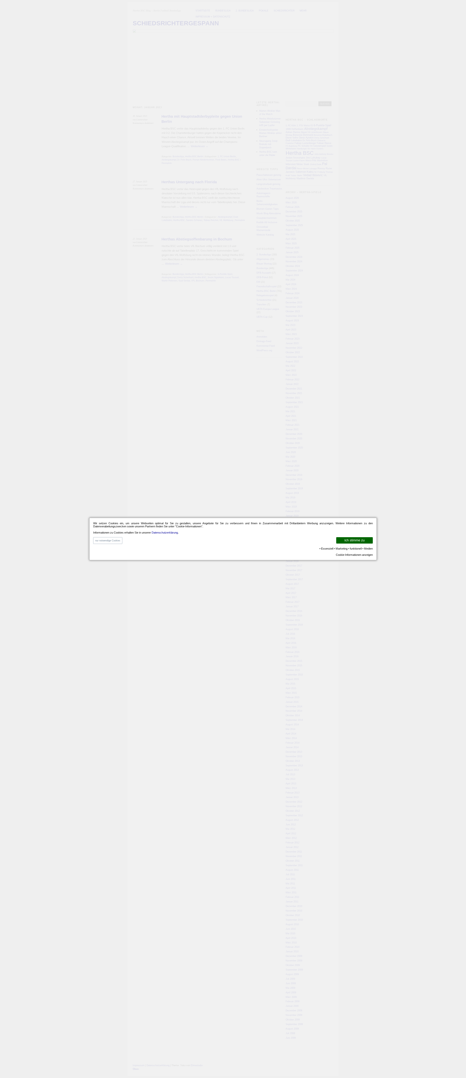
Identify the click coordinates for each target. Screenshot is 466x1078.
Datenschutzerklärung (165, 532)
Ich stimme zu (354, 540)
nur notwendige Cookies (107, 540)
